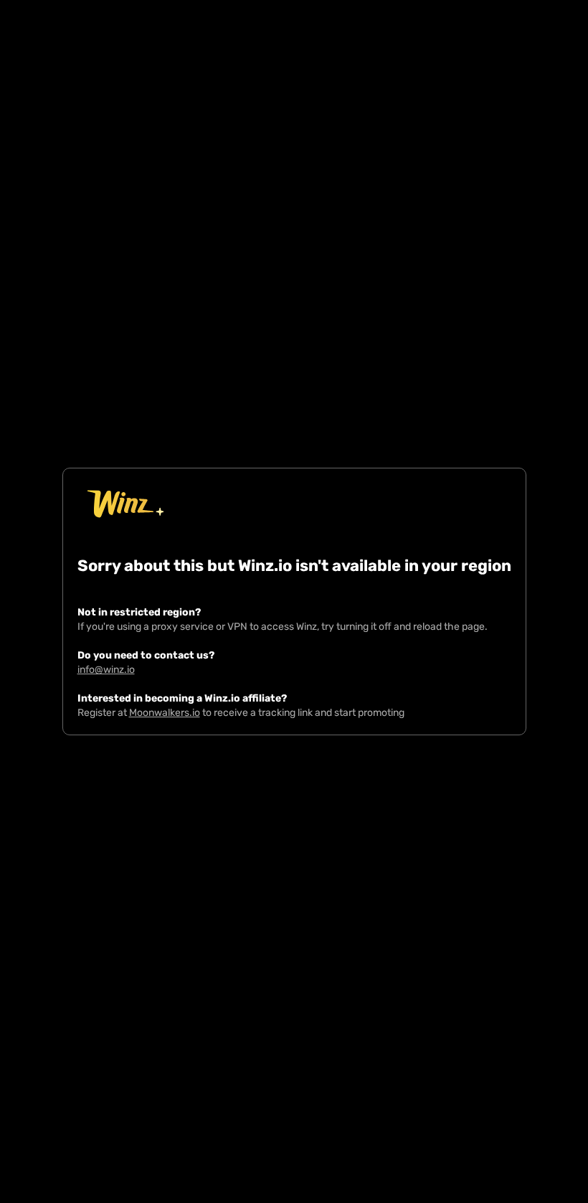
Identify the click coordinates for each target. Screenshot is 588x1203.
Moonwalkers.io (164, 713)
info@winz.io (106, 670)
